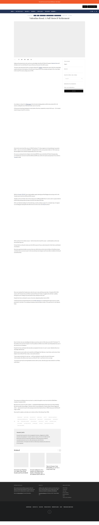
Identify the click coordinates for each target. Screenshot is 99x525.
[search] (82, 78)
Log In (85, 6)
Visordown (19, 238)
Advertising (65, 487)
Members (53, 11)
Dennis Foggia (40, 417)
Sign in (65, 64)
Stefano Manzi (35, 423)
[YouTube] (92, 11)
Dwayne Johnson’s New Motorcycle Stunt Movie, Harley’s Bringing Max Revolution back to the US (37, 472)
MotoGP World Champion (25, 421)
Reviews (33, 11)
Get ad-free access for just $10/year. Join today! (49, 1)
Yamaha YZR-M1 (21, 194)
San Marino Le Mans (53, 421)
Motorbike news (42, 15)
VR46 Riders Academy (21, 425)
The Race (18, 339)
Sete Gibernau (20, 423)
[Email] (31, 59)
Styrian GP (41, 423)
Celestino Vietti (32, 417)
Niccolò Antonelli (34, 421)
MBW (18, 421)
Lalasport (18, 101)
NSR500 (47, 421)
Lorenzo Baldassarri (48, 419)
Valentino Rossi (54, 63)
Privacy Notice (65, 492)
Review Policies (66, 494)
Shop (64, 495)
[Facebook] (90, 11)
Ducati (35, 15)
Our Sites (64, 491)
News (12, 11)
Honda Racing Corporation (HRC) (23, 419)
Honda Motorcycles (58, 15)
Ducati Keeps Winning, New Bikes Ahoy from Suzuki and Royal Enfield (21, 471)
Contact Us (65, 489)
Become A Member (92, 6)
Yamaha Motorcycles (50, 15)
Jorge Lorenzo (40, 419)
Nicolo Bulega (41, 421)
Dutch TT (45, 417)
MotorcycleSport (20, 289)
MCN (46, 191)
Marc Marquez (38, 300)
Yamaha (15, 157)
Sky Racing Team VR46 (27, 423)
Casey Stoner (26, 417)
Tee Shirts (47, 11)
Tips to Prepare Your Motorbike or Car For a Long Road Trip (52, 467)
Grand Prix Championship (53, 417)
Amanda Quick (30, 15)
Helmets (27, 11)
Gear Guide (40, 11)
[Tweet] (21, 59)
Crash (18, 397)
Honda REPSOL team (33, 419)
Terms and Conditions (67, 497)
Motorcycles (19, 11)
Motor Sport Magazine (21, 145)
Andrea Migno (20, 417)
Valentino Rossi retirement (49, 423)
